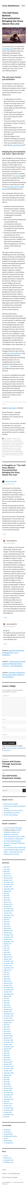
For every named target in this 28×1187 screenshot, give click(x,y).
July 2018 (6, 1077)
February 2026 (8, 878)
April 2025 (7, 900)
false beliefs (5, 445)
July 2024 (6, 919)
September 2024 (9, 915)
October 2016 (8, 1112)
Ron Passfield (8, 438)
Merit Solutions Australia (9, 1177)
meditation (12, 446)
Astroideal (7, 841)
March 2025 (7, 902)
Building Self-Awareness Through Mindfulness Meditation (14, 843)
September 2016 (8, 1114)
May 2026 (7, 871)
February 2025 (8, 904)
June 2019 (6, 1053)
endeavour (14, 443)
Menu (23, 5)
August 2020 (8, 1022)
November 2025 (8, 884)
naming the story (13, 448)
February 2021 (8, 1009)
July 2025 (6, 893)
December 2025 (8, 882)
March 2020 (7, 1033)
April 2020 (7, 1031)
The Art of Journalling (11, 815)
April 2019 (7, 1057)
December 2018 (8, 1066)
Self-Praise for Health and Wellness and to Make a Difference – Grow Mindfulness (13, 675)
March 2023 (7, 954)
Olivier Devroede (11, 481)
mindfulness (5, 448)
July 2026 (6, 867)
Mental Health (8, 1134)
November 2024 (8, 911)
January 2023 (8, 959)
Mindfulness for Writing (11, 854)
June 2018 (7, 1079)
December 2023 (8, 935)
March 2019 (7, 1060)
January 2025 (8, 906)
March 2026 (7, 876)
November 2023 (8, 937)
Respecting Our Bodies (11, 804)
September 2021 (8, 994)
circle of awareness (17, 441)
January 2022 (8, 985)
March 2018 (7, 1086)
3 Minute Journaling (15, 828)
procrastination (6, 451)
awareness (9, 441)
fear (10, 445)
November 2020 (9, 1016)
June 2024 (7, 922)
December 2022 (8, 961)
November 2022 (8, 963)
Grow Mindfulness (10, 6)
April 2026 (7, 873)
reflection (12, 451)
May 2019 (6, 1055)
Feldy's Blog (7, 836)
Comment (5, 695)
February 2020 (8, 1035)
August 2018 (7, 1075)
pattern (9, 449)
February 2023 (8, 957)
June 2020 (7, 1027)
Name (4, 719)
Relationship (8, 1140)
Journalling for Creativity (12, 813)
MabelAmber (12, 408)
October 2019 (8, 1044)
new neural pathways (14, 353)
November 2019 (8, 1042)
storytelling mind (7, 49)
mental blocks (18, 446)
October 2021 (8, 992)
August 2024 (7, 917)
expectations (17, 145)
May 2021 (6, 1003)
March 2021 (7, 1007)
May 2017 (6, 1101)
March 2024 (7, 928)
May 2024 (7, 924)
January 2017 (8, 1106)
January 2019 (8, 1064)
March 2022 (7, 981)
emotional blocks (6, 443)
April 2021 (7, 1005)
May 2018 (6, 1081)
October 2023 (8, 939)
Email (4, 727)
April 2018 (7, 1084)
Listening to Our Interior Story (13, 810)
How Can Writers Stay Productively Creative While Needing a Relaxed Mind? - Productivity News (15, 850)
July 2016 (6, 1117)
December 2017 (8, 1092)
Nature (6, 1138)
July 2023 (6, 946)
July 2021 (6, 998)
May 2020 (7, 1029)
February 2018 (8, 1088)
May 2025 (7, 897)
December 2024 (8, 908)
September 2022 (9, 968)
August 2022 (7, 970)
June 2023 (7, 948)
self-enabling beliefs (11, 453)
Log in (6, 1155)
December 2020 (8, 1014)
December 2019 (8, 1040)
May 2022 (7, 976)
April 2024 (7, 926)
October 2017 (8, 1097)
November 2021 (8, 989)
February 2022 (8, 983)
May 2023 (7, 950)
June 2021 (6, 1000)
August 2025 (7, 891)
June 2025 (7, 895)
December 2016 (8, 1108)
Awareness (7, 1129)
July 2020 (6, 1025)
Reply (4, 534)
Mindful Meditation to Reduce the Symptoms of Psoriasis (12, 832)
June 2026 (7, 869)
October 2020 (8, 1018)
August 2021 (7, 996)
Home (4, 1169)
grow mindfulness (15, 445)
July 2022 (6, 972)
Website (4, 734)
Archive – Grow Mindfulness (10, 1173)
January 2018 (8, 1090)
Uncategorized (8, 1143)
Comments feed (9, 1160)
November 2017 (8, 1095)
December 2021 (8, 987)
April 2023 (7, 952)
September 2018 (9, 1073)
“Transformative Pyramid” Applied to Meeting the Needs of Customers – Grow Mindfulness (13, 664)
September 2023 (9, 941)
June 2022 (7, 974)
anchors (5, 366)
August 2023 (7, 943)
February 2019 (8, 1062)
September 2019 (8, 1046)
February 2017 (8, 1103)
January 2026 (8, 880)
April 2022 (7, 979)
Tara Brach (16, 176)
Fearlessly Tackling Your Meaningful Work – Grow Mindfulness (13, 653)
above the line (17, 440)
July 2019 (6, 1051)
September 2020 (9, 1020)
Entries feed (7, 1158)
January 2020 (8, 1038)
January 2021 (8, 1011)
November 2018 (8, 1068)
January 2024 (8, 933)
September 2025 (9, 889)
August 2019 (7, 1049)
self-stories (8, 454)
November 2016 (8, 1110)
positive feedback (16, 449)
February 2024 (8, 930)
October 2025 (8, 887)
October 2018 (8, 1071)
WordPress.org (8, 1162)
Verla (5, 828)
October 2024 (8, 913)
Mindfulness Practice (7, 440)
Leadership (7, 1132)
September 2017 (8, 1099)
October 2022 (8, 965)
